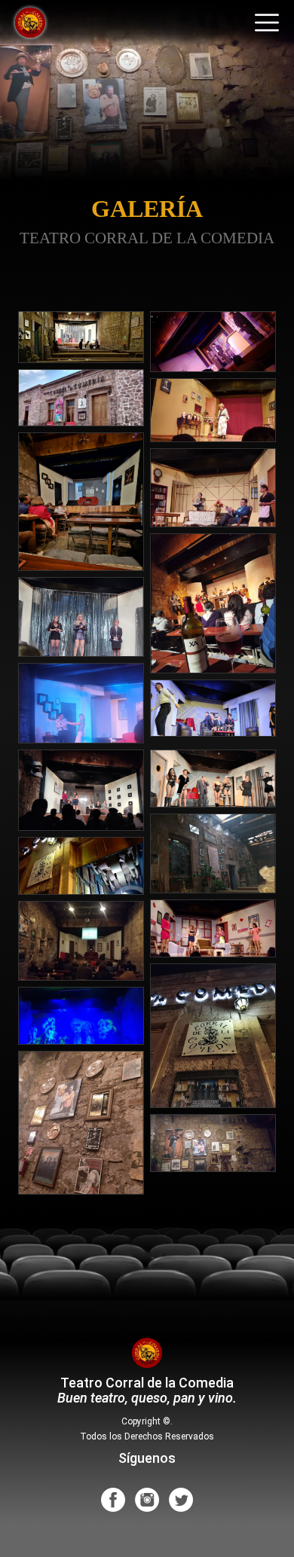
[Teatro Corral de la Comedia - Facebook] (113, 1499)
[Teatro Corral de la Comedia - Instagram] (147, 1499)
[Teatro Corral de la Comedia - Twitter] (181, 1499)
